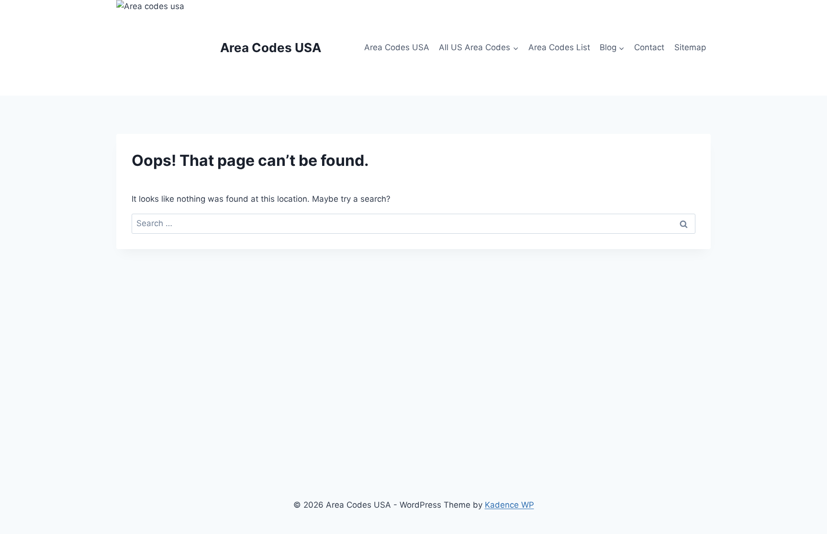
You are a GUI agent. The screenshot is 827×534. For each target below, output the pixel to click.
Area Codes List (559, 47)
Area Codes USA (396, 47)
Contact (649, 47)
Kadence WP (509, 505)
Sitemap (690, 47)
